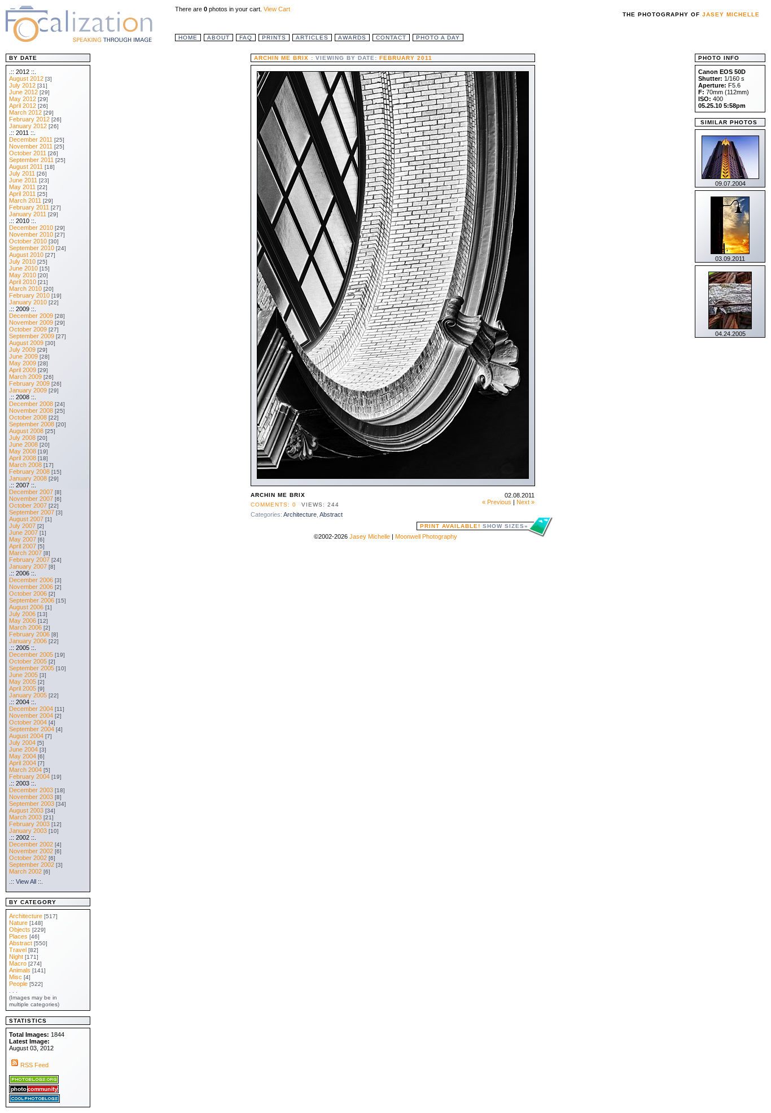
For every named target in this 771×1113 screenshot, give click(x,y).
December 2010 (31, 227)
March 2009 (25, 376)
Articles (312, 37)
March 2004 (25, 769)
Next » (525, 502)
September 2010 (31, 248)
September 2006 (31, 600)
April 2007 (22, 546)
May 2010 (22, 275)
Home (188, 37)
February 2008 (29, 471)
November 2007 (31, 498)
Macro (18, 963)
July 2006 (22, 613)
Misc (15, 977)
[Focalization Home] (79, 22)
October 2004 (28, 722)
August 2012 (26, 78)
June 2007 (23, 532)
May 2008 (22, 451)
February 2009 (29, 383)
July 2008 (22, 437)
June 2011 (23, 180)
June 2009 (23, 356)
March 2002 (25, 871)
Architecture (300, 514)
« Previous (496, 502)
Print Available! (474, 526)
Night (16, 956)
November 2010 (31, 234)
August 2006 (26, 607)
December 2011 (30, 139)
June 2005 (23, 674)
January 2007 (28, 566)
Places (18, 936)
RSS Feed (34, 1065)
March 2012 (25, 112)
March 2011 (25, 200)
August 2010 (26, 254)
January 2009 (28, 390)
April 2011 (22, 193)
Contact (391, 37)
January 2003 (28, 830)
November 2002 (31, 851)
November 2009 (31, 322)
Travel (18, 949)
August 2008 (26, 430)
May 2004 (22, 756)
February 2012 (29, 119)
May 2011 (22, 187)
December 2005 (31, 654)
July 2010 (22, 261)
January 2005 (28, 695)
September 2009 (31, 336)
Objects (19, 929)
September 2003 (31, 803)
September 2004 (31, 729)
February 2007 (29, 559)
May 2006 (22, 620)
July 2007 (22, 525)
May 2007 (22, 539)
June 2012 (23, 92)
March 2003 (25, 817)
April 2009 (22, 369)
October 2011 (27, 153)
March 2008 (25, 464)
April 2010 (22, 281)
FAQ (245, 37)
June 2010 (23, 268)
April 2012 (22, 105)
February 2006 (29, 634)
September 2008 (31, 424)
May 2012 (22, 98)
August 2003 (26, 810)
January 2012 (28, 126)
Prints (274, 37)
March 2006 (25, 627)
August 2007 (26, 519)
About (218, 37)
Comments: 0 (273, 504)
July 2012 (22, 85)
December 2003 (31, 790)
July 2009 (22, 349)
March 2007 (25, 552)
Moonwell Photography (426, 536)
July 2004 (22, 742)
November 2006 (31, 586)
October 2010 (28, 241)
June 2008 (23, 444)
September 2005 (31, 668)
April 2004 (22, 763)
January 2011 (27, 214)
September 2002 (31, 864)
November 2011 (30, 146)
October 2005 (28, 661)
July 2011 (22, 173)
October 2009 (28, 329)
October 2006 (28, 593)
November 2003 (31, 796)
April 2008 (22, 458)
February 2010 (29, 295)
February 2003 (29, 823)
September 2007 (31, 512)
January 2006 (28, 641)
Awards (352, 37)
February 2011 (29, 207)
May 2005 (22, 681)
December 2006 (31, 580)
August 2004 (26, 735)
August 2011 (26, 166)
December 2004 (31, 708)
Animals (19, 970)
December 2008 (31, 403)
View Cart (277, 9)
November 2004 (31, 715)
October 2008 (28, 417)
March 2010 (25, 288)
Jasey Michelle (731, 14)
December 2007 (31, 491)
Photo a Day (438, 37)
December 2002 (31, 844)
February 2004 (29, 776)
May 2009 (22, 363)
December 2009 (31, 315)
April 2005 (22, 688)
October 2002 (28, 857)
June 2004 (23, 749)
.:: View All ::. (26, 881)
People (18, 983)
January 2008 (28, 478)
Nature (18, 922)
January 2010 (28, 302)
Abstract (331, 514)
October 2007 (28, 505)
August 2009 (26, 342)
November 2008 (31, 410)
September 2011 (31, 159)
